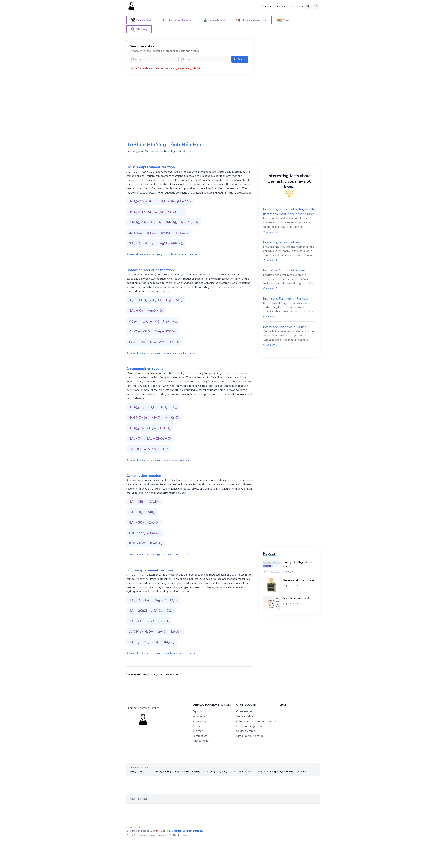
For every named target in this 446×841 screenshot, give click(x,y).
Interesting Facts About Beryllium (286, 299)
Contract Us (200, 736)
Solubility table (245, 731)
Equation (267, 6)
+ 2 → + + (155, 300)
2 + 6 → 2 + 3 (149, 621)
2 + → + (146, 310)
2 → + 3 (148, 449)
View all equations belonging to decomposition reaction (160, 460)
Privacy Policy (201, 741)
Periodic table (244, 716)
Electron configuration (249, 726)
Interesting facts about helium (284, 242)
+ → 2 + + (153, 321)
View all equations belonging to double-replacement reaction (163, 254)
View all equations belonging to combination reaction (159, 554)
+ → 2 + (152, 331)
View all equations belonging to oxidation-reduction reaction (163, 353)
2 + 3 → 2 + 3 (150, 611)
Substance (281, 6)
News (196, 726)
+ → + (156, 212)
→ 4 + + (154, 417)
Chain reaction (244, 711)
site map (198, 731)
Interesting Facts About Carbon (284, 327)
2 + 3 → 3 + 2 (163, 222)
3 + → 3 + (156, 243)
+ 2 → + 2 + (160, 201)
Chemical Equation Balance (187, 830)
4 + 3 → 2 (144, 522)
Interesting (297, 6)
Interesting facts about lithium (284, 270)
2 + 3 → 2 (144, 501)
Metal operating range (250, 736)
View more (269, 232)
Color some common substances (256, 721)
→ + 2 (149, 428)
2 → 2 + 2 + (150, 438)
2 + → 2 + (153, 600)
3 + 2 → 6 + (158, 233)
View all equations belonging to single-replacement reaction (163, 653)
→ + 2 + (153, 407)
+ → (144, 533)
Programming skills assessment (160, 674)
